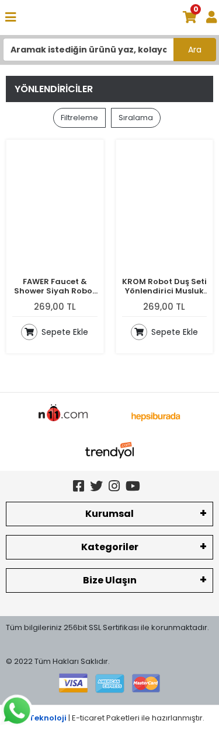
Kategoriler (109, 547)
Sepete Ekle (63, 332)
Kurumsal (109, 513)
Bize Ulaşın (110, 580)
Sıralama (136, 117)
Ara (194, 49)
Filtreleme (79, 117)
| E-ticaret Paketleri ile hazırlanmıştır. (109, 717)
